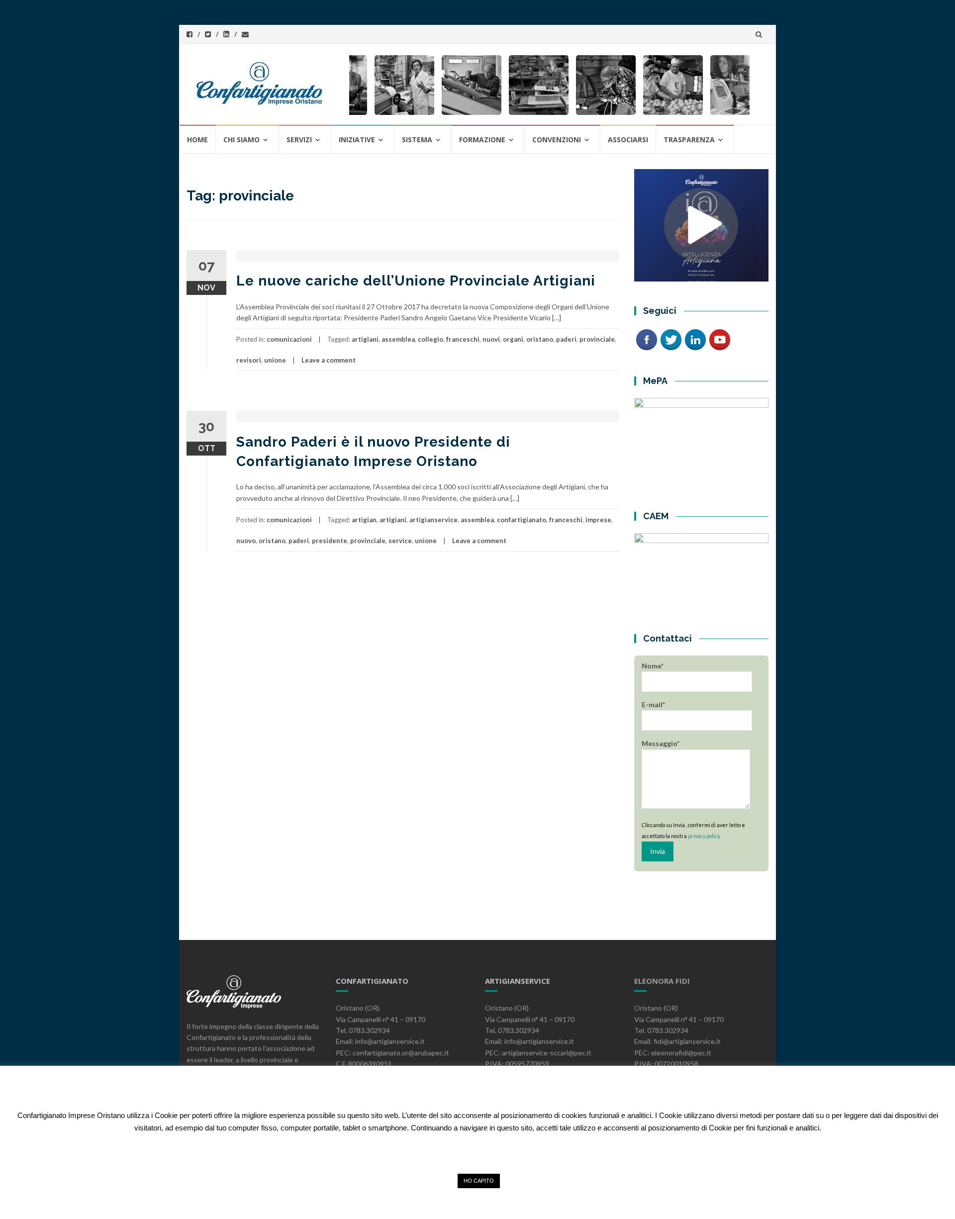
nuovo (246, 541)
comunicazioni (289, 339)
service (400, 541)
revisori (248, 360)
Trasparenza (689, 139)
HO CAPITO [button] (479, 1181)
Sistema (417, 139)
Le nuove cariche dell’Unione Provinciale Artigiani (415, 281)
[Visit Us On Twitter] (671, 339)
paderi (566, 339)
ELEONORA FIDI (662, 981)
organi (513, 339)
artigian (364, 520)
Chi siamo (241, 139)
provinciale (597, 339)
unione (275, 360)
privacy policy (703, 836)
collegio (430, 339)
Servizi (299, 139)
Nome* (653, 665)
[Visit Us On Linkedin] (695, 339)
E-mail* (653, 704)
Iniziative (357, 139)
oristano (539, 339)
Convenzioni (556, 139)
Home (197, 139)
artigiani (365, 339)
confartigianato (521, 520)
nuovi (491, 339)
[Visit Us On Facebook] (646, 339)
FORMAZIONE (482, 139)
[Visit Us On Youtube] (719, 339)
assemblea (398, 339)
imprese (598, 520)
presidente (329, 541)
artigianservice (433, 520)
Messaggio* (660, 743)
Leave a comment (328, 360)
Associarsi (628, 139)
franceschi (462, 339)
